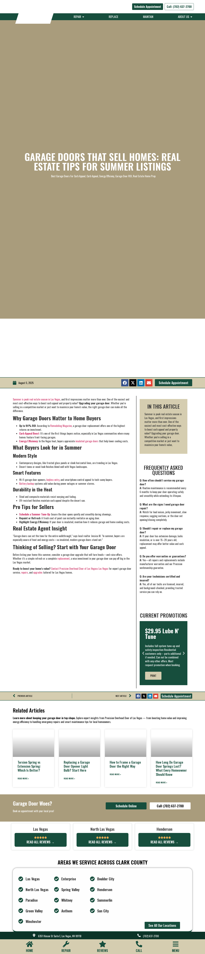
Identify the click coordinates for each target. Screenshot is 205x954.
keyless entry (52, 480)
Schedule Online (126, 805)
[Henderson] (92, 889)
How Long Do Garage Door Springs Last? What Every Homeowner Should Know (171, 768)
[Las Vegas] (20, 879)
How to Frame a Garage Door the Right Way (125, 764)
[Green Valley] (20, 910)
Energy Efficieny (106, 176)
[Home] (29, 944)
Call (139, 950)
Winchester (33, 921)
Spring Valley (70, 889)
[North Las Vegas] (20, 889)
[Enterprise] (56, 879)
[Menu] (175, 944)
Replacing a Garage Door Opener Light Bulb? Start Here (77, 766)
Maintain (148, 17)
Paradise (32, 900)
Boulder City (105, 878)
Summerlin (104, 900)
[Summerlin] (92, 900)
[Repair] (66, 944)
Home (29, 950)
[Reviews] (102, 944)
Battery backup (26, 483)
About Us (184, 17)
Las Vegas (33, 878)
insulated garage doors (86, 441)
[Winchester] (20, 921)
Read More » (23, 778)
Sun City (103, 910)
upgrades (37, 572)
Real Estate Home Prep (144, 176)
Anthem (66, 910)
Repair (78, 17)
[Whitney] (56, 900)
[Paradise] (20, 900)
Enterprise (68, 878)
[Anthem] (56, 910)
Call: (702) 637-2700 (179, 6)
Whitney (66, 900)
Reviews (102, 950)
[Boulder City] (92, 879)
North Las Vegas (37, 889)
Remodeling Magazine (61, 426)
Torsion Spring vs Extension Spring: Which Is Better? (29, 766)
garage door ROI (123, 176)
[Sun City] (92, 910)
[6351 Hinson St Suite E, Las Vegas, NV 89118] (34, 935)
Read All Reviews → (40, 842)
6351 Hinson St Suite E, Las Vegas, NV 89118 (59, 936)
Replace (113, 17)
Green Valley (34, 910)
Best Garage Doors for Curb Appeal (68, 176)
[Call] (139, 944)
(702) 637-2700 (151, 936)
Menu (175, 950)
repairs (24, 572)
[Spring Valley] (56, 889)
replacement (63, 558)
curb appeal (92, 176)
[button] (124, 382)
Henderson (104, 889)
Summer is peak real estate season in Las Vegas (36, 399)
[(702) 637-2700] (139, 935)
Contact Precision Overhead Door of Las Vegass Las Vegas (79, 569)
